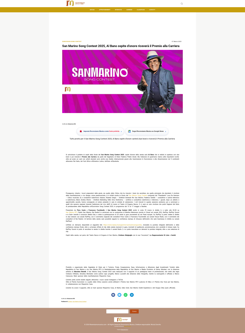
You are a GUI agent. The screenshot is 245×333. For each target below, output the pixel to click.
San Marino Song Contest (138, 195)
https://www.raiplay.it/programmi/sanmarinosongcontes (122, 225)
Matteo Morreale (127, 326)
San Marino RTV (71, 212)
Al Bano (70, 301)
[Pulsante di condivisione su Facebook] (113, 295)
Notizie (92, 9)
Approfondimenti (104, 9)
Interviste (118, 9)
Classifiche (141, 9)
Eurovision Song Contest (72, 41)
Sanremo (129, 9)
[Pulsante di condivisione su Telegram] (132, 295)
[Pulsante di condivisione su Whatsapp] (125, 295)
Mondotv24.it (124, 329)
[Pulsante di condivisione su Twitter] (119, 295)
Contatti (152, 9)
